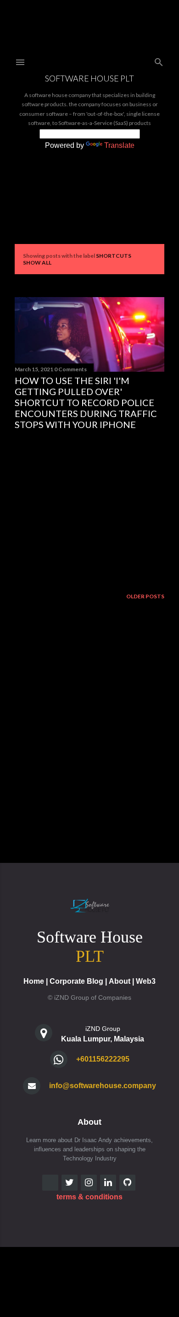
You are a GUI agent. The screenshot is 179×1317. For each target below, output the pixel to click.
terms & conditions (89, 1197)
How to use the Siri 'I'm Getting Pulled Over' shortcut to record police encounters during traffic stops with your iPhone (86, 402)
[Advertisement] (89, 510)
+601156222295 (102, 1059)
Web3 (146, 981)
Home (33, 981)
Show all (37, 262)
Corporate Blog (76, 981)
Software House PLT (89, 78)
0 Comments (70, 369)
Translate (119, 145)
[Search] (158, 60)
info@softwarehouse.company (102, 1085)
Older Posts (145, 596)
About (119, 981)
